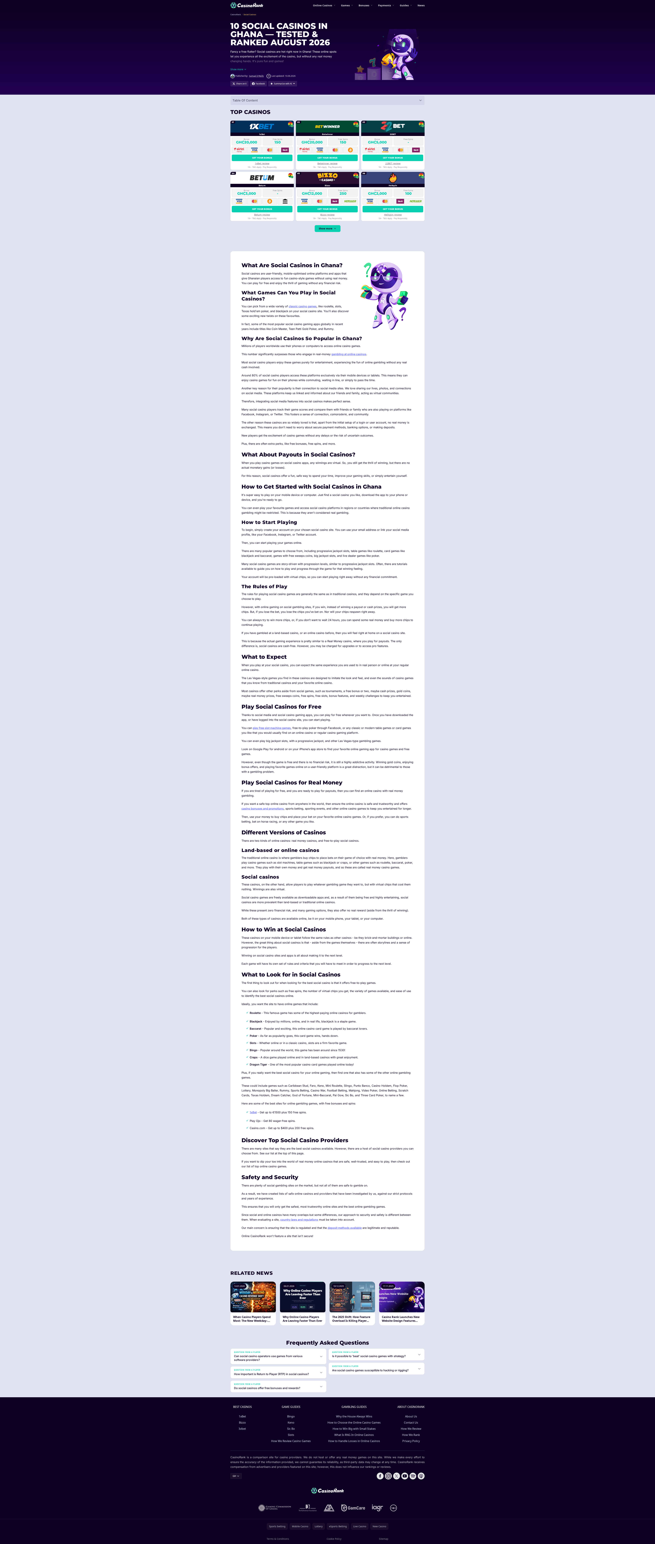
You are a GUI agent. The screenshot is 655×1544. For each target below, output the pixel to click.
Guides (404, 5)
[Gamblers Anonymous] (329, 1508)
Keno (291, 1422)
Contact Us (411, 1422)
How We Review (411, 1429)
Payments (384, 5)
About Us (411, 1416)
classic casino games (303, 306)
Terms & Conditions (278, 1538)
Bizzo (242, 1422)
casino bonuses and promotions (263, 808)
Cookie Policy (334, 1538)
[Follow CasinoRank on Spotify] (413, 1476)
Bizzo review (327, 214)
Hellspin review (393, 214)
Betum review (262, 214)
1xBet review (262, 163)
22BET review (392, 163)
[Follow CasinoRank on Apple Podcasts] (421, 1476)
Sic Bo (291, 1429)
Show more (325, 228)
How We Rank (411, 1435)
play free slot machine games (272, 728)
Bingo (291, 1416)
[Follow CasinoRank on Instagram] (388, 1476)
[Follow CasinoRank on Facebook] (380, 1476)
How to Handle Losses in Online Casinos (354, 1441)
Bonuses (364, 5)
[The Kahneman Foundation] (308, 1508)
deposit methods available (345, 1227)
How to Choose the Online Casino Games (354, 1422)
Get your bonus (262, 157)
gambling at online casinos (348, 354)
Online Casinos (322, 5)
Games (345, 5)
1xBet (253, 1112)
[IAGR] (377, 1508)
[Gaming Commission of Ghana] (275, 1508)
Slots (291, 1435)
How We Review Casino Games (291, 1441)
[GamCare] (353, 1508)
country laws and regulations (299, 1219)
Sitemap (383, 1538)
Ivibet (242, 1429)
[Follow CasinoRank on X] (396, 1476)
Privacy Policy (411, 1441)
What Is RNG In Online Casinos (354, 1435)
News (421, 5)
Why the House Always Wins (354, 1416)
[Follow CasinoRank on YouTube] (404, 1476)
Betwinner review (327, 163)
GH (234, 1476)
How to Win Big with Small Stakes (354, 1429)
